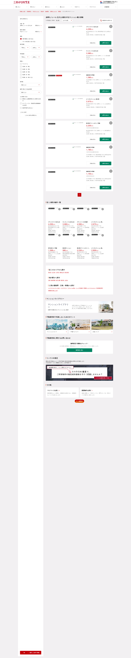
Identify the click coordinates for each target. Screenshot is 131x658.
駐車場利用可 (100, 288)
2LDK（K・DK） (26, 69)
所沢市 (49, 272)
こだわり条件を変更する (30, 115)
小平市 (57, 272)
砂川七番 (58, 280)
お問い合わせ (105, 42)
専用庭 (85, 288)
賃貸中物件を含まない (27, 108)
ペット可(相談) (79, 288)
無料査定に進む (79, 350)
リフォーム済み (71, 288)
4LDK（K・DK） (26, 74)
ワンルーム (25, 63)
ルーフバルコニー (91, 288)
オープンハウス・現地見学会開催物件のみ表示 (31, 104)
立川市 (53, 272)
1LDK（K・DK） (26, 66)
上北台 (66, 280)
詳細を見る (92, 43)
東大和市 (67, 272)
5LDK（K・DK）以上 (27, 77)
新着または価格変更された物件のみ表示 (31, 99)
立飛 (49, 280)
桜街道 (62, 280)
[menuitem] (21, 7)
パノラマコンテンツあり (54, 288)
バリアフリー (64, 288)
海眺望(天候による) (53, 290)
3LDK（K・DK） (26, 72)
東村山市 (62, 272)
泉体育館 (53, 280)
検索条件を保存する (107, 20)
